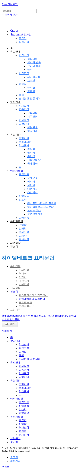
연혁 (29, 69)
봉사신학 (24, 239)
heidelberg (11, 315)
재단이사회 (33, 76)
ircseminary (61, 315)
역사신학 (24, 232)
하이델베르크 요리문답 (40, 206)
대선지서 (32, 188)
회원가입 (24, 41)
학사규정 (24, 120)
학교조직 (24, 73)
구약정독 (24, 174)
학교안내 (15, 51)
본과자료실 (16, 221)
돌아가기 (9, 324)
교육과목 (32, 113)
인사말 (31, 87)
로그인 (22, 38)
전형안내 (32, 127)
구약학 (22, 224)
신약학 (22, 228)
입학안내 (24, 123)
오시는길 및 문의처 (30, 98)
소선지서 (32, 192)
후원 (21, 94)
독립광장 (15, 134)
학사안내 (15, 102)
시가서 (31, 185)
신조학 (22, 199)
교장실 (22, 84)
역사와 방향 (34, 62)
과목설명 (32, 116)
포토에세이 (25, 141)
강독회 (31, 149)
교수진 (31, 80)
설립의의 (32, 58)
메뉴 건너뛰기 (10, 4)
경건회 (14, 246)
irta (20, 315)
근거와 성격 (34, 66)
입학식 (31, 152)
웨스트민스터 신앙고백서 (41, 203)
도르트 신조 (34, 210)
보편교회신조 (35, 214)
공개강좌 (32, 163)
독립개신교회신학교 (42, 315)
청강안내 (32, 131)
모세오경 (32, 177)
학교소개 (24, 55)
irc (3, 315)
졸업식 (31, 156)
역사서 (31, 181)
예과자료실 (16, 170)
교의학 (22, 235)
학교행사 (24, 145)
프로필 (31, 91)
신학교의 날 (34, 159)
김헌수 (26, 315)
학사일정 (24, 105)
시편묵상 (15, 242)
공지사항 (24, 138)
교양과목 (24, 217)
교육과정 (24, 109)
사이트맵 (7, 331)
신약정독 (24, 196)
